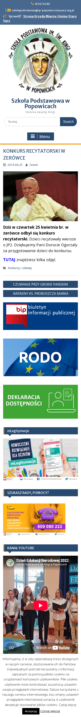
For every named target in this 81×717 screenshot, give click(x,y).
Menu (44, 136)
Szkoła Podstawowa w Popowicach (40, 103)
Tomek (33, 165)
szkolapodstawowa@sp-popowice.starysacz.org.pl (43, 10)
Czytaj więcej (50, 711)
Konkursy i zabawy (20, 268)
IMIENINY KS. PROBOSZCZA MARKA (40, 293)
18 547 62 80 (42, 3)
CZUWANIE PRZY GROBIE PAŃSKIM (40, 284)
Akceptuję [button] (31, 711)
